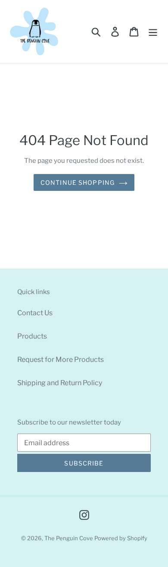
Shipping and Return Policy (59, 383)
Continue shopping (77, 182)
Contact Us (35, 313)
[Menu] (152, 31)
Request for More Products (60, 359)
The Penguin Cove (68, 538)
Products (32, 336)
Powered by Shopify (120, 538)
